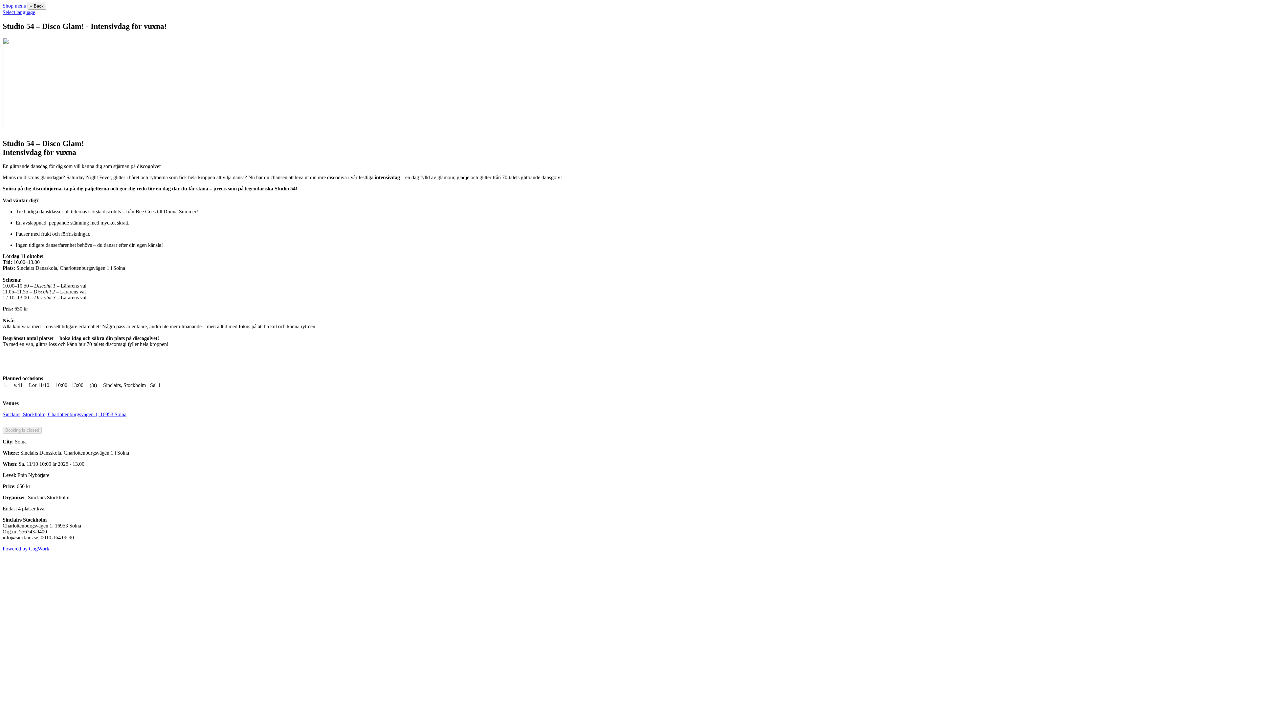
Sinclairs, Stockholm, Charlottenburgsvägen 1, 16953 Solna (64, 414)
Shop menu (14, 6)
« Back (37, 6)
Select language (19, 12)
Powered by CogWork (26, 548)
